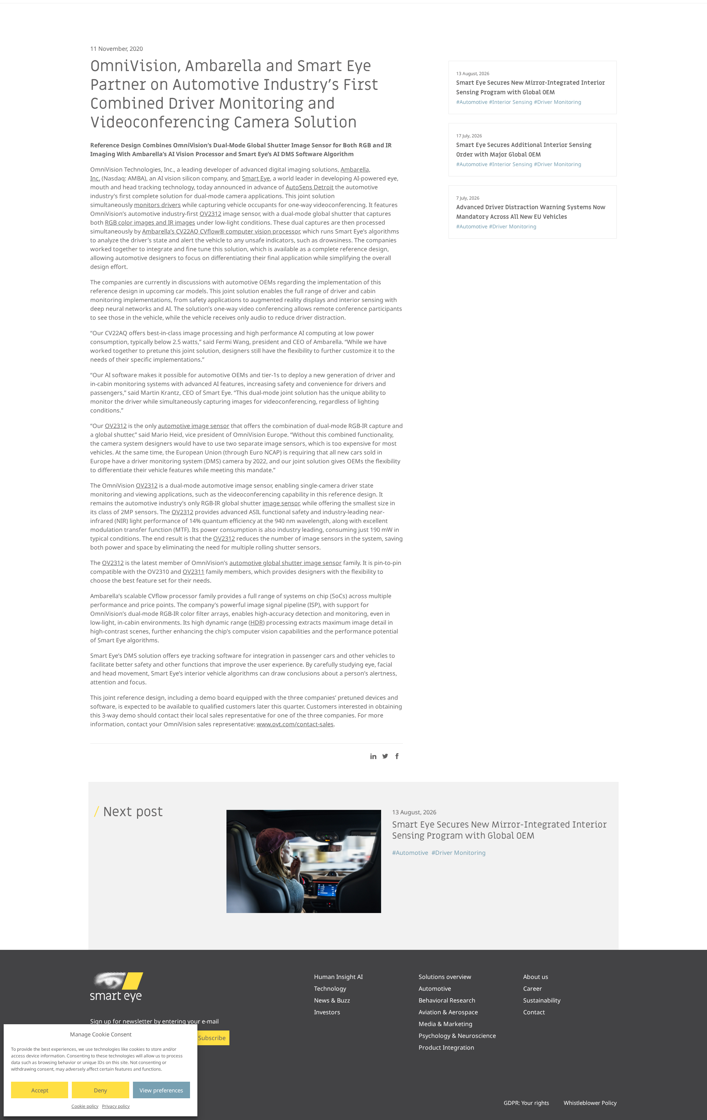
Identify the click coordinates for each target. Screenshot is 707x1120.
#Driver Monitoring (557, 101)
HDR (256, 622)
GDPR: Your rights (526, 1102)
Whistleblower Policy (590, 1102)
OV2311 (193, 572)
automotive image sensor (193, 426)
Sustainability (541, 1000)
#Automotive (472, 101)
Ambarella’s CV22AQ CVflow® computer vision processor (221, 231)
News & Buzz (332, 1000)
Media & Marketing (445, 1024)
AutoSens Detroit (310, 187)
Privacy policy (116, 1106)
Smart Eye (256, 178)
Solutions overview (445, 977)
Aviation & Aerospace (448, 1012)
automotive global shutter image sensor (285, 563)
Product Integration (446, 1047)
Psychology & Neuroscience (457, 1036)
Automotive (435, 988)
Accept (39, 1090)
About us (535, 977)
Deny (100, 1090)
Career (532, 988)
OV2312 (210, 214)
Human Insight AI (338, 977)
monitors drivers (157, 205)
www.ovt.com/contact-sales (295, 724)
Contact (534, 1012)
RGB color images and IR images (150, 222)
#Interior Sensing (511, 101)
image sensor (281, 503)
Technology (330, 988)
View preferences (161, 1090)
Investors (327, 1012)
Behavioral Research (447, 1000)
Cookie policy (84, 1106)
